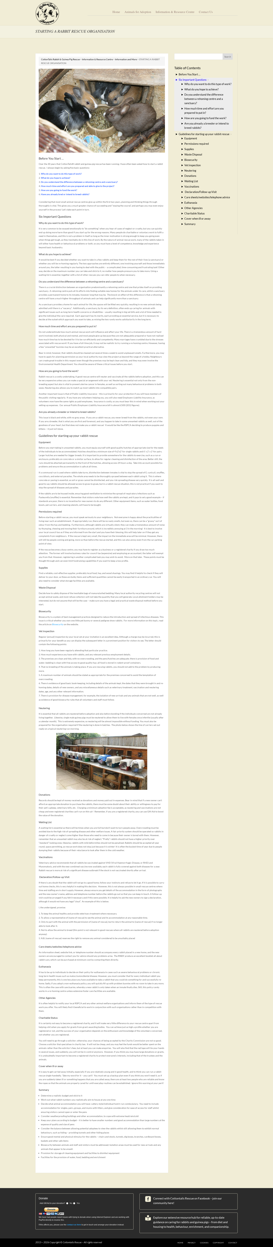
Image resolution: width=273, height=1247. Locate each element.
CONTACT (232, 1243)
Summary (190, 224)
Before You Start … (189, 74)
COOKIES (204, 1243)
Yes (78, 1203)
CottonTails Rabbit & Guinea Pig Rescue (60, 59)
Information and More (126, 59)
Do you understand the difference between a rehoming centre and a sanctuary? (203, 99)
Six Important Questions (192, 79)
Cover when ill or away (197, 218)
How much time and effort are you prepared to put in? (204, 110)
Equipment (190, 138)
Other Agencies (193, 208)
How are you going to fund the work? (205, 118)
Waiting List (191, 181)
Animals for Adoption (137, 12)
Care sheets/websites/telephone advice (207, 197)
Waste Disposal (193, 154)
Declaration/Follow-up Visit (200, 192)
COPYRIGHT (218, 1243)
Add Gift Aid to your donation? (52, 1203)
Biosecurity (57, 624)
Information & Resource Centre (175, 12)
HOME (180, 1243)
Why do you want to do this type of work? (207, 84)
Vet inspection (192, 165)
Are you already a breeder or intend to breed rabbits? (206, 125)
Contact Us (206, 12)
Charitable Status (194, 213)
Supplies (189, 149)
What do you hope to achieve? (201, 89)
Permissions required (196, 143)
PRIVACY (192, 1243)
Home (116, 12)
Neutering (190, 170)
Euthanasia (190, 202)
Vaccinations (191, 186)
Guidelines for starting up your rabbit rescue (204, 134)
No (71, 1203)
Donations (190, 175)
